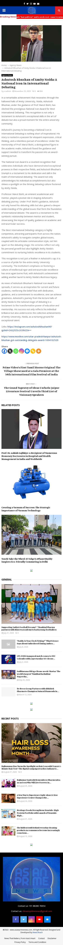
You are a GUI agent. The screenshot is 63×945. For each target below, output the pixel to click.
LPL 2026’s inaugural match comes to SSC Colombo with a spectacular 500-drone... (36, 657)
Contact (41, 938)
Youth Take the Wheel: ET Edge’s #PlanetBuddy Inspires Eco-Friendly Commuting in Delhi (26, 560)
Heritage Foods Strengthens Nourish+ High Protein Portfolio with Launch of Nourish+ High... (38, 813)
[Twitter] (23, 919)
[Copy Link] (32, 351)
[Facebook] (4, 351)
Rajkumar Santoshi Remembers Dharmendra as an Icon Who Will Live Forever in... (38, 781)
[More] (38, 351)
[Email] (47, 919)
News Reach (38, 932)
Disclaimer (52, 938)
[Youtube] (39, 919)
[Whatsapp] (15, 351)
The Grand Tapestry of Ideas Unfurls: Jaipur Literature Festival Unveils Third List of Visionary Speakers (31, 391)
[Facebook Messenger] (27, 351)
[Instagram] (21, 351)
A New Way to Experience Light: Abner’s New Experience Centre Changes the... (37, 796)
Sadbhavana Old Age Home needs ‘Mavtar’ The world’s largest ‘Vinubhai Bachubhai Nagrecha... (38, 674)
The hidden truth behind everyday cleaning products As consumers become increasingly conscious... (38, 830)
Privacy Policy (20, 942)
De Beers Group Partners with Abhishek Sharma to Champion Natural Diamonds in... (38, 689)
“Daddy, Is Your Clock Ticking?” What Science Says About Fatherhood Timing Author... (38, 642)
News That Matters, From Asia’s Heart (19, 938)
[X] (10, 351)
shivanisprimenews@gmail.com (37, 911)
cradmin (7, 91)
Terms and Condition (37, 942)
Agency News (7, 75)
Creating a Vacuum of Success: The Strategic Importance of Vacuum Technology (25, 509)
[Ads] (31, 570)
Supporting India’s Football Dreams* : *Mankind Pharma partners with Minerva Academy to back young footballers (29, 628)
